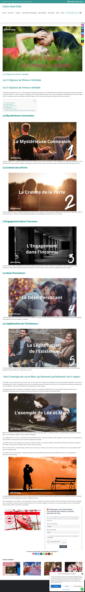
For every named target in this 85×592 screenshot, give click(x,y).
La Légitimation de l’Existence (10, 108)
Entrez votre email (51, 529)
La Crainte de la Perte (8, 104)
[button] (82, 573)
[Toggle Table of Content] (33, 101)
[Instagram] (33, 554)
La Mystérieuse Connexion (9, 102)
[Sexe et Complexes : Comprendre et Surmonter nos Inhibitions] (73, 563)
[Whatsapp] (44, 554)
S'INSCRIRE (63, 546)
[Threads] (49, 554)
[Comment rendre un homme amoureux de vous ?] (53, 563)
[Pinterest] (46, 554)
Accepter (56, 586)
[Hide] (83, 46)
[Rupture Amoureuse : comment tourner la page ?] (11, 563)
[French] (80, 13)
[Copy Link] (82, 44)
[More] (51, 554)
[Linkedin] (36, 554)
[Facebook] (38, 554)
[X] (41, 554)
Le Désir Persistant (8, 107)
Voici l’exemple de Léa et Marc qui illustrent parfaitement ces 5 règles (20, 110)
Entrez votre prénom (52, 523)
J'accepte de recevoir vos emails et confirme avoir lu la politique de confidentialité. (63, 536)
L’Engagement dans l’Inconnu (10, 105)
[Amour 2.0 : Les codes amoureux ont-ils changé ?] (32, 563)
